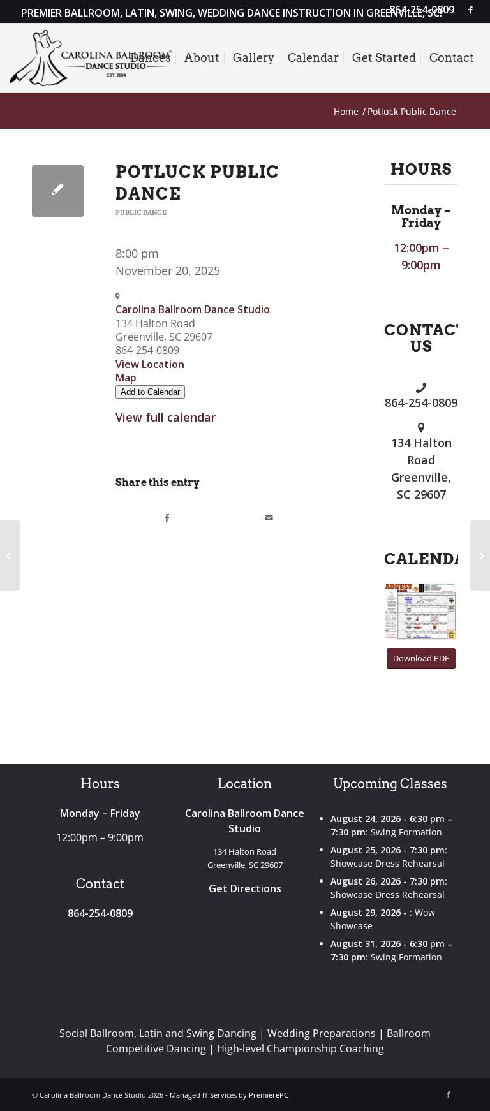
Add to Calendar (150, 392)
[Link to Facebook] (470, 9)
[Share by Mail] (268, 517)
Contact (100, 884)
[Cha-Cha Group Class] (480, 555)
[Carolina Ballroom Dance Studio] (91, 58)
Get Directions (245, 888)
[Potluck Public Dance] (58, 191)
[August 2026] (421, 611)
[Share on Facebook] (167, 517)
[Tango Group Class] (10, 555)
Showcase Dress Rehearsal (387, 863)
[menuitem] (418, 10)
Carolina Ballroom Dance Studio (192, 309)
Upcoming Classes (390, 783)
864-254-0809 (421, 402)
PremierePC (268, 1095)
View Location (149, 364)
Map (126, 378)
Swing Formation (406, 832)
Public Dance (141, 213)
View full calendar (165, 417)
